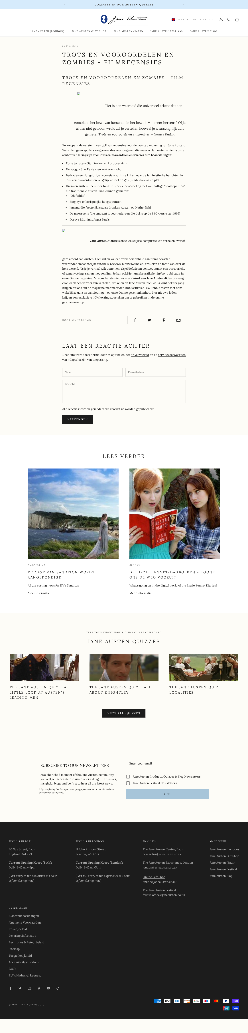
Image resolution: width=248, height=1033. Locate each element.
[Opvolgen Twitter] (20, 988)
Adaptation (37, 564)
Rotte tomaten (75, 163)
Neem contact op (145, 268)
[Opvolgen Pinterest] (39, 988)
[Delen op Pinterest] (164, 320)
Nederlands (201, 19)
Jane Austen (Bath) (128, 31)
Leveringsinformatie (22, 935)
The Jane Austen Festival (159, 890)
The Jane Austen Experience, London (168, 862)
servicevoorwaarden (172, 355)
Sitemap (14, 949)
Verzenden (78, 419)
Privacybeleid (18, 929)
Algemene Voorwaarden (25, 922)
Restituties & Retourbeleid (26, 942)
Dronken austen (77, 186)
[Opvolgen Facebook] (10, 988)
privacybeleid (140, 355)
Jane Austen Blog (203, 31)
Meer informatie (39, 593)
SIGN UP (167, 794)
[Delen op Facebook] (135, 320)
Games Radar (164, 134)
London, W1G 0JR (87, 854)
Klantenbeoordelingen (24, 916)
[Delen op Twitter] (149, 320)
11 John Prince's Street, (91, 849)
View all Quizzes (123, 713)
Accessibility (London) (23, 962)
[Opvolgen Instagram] (29, 988)
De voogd (72, 169)
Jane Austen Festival (166, 31)
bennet (134, 564)
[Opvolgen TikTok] (58, 988)
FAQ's (12, 968)
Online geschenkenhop (134, 292)
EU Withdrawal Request (25, 975)
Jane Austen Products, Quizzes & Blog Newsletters (166, 776)
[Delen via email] (178, 320)
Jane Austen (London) (47, 31)
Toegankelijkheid (20, 955)
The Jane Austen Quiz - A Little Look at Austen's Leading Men (38, 692)
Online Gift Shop (154, 877)
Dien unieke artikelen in (143, 273)
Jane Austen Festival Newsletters (155, 783)
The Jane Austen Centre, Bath (163, 849)
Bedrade (71, 175)
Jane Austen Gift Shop (89, 31)
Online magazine (81, 278)
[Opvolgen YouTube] (48, 988)
